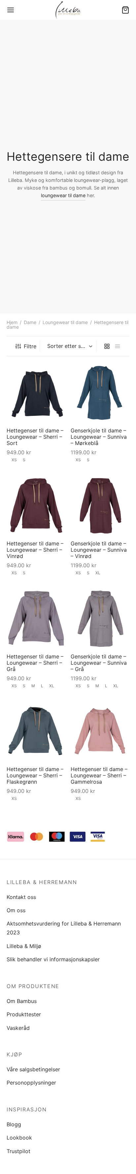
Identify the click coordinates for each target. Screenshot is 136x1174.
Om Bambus (22, 1001)
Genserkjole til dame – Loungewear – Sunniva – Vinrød (99, 549)
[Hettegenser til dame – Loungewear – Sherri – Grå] (36, 618)
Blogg (14, 1124)
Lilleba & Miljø (24, 946)
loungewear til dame (63, 195)
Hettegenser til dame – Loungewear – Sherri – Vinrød (35, 549)
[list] (117, 346)
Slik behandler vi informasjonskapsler (53, 959)
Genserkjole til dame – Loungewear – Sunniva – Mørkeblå (99, 436)
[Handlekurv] (125, 10)
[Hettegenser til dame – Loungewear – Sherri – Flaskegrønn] (36, 731)
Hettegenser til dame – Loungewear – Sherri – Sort (35, 436)
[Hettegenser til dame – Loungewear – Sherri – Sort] (36, 392)
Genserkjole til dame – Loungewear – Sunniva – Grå (99, 662)
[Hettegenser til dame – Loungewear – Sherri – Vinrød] (36, 505)
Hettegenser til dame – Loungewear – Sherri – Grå (35, 662)
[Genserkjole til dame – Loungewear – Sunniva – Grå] (100, 618)
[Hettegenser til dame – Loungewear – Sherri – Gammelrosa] (100, 731)
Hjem (12, 322)
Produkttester (24, 1014)
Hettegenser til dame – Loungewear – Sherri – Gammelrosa (99, 775)
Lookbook (19, 1137)
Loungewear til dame (65, 322)
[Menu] (11, 10)
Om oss (16, 910)
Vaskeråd (18, 1028)
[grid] (107, 346)
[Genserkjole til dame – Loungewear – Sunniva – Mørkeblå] (100, 392)
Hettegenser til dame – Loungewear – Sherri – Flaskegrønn (35, 775)
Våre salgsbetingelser (33, 1069)
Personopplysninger (31, 1082)
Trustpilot (18, 1151)
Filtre (30, 346)
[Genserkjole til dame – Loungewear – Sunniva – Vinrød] (100, 505)
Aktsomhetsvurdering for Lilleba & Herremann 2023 (64, 928)
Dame (30, 322)
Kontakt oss (21, 897)
